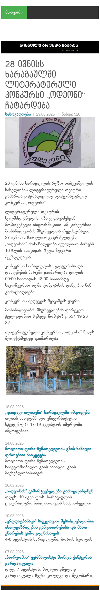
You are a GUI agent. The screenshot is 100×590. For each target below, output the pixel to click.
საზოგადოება (18, 114)
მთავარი (14, 12)
